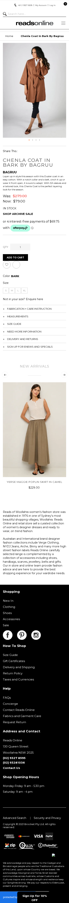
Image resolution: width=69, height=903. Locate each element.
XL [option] (24, 290)
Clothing (9, 607)
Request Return (14, 722)
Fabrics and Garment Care (22, 716)
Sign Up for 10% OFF (34, 898)
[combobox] (34, 14)
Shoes (7, 613)
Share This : (10, 151)
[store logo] (34, 23)
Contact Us (11, 768)
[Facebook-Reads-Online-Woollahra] (10, 632)
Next (64, 375)
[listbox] (15, 276)
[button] (29, 140)
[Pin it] (41, 151)
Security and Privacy (47, 818)
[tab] (34, 309)
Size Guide (14, 323)
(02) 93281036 (14, 762)
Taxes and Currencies (18, 679)
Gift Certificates (14, 661)
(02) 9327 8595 (14, 758)
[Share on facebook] (23, 151)
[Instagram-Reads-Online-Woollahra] (36, 632)
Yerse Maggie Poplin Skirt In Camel (34, 481)
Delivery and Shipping (19, 667)
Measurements (17, 316)
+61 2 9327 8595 (25, 5)
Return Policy (12, 673)
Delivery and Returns (22, 339)
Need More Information (24, 331)
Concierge (10, 704)
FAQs (7, 697)
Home (9, 36)
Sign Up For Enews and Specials (30, 346)
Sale (6, 625)
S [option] (6, 290)
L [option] (18, 290)
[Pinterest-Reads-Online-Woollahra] (24, 632)
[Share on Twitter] (32, 151)
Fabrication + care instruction (29, 308)
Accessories (11, 619)
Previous (5, 375)
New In (8, 601)
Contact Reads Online (19, 710)
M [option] (12, 290)
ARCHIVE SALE (22, 214)
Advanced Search (14, 818)
